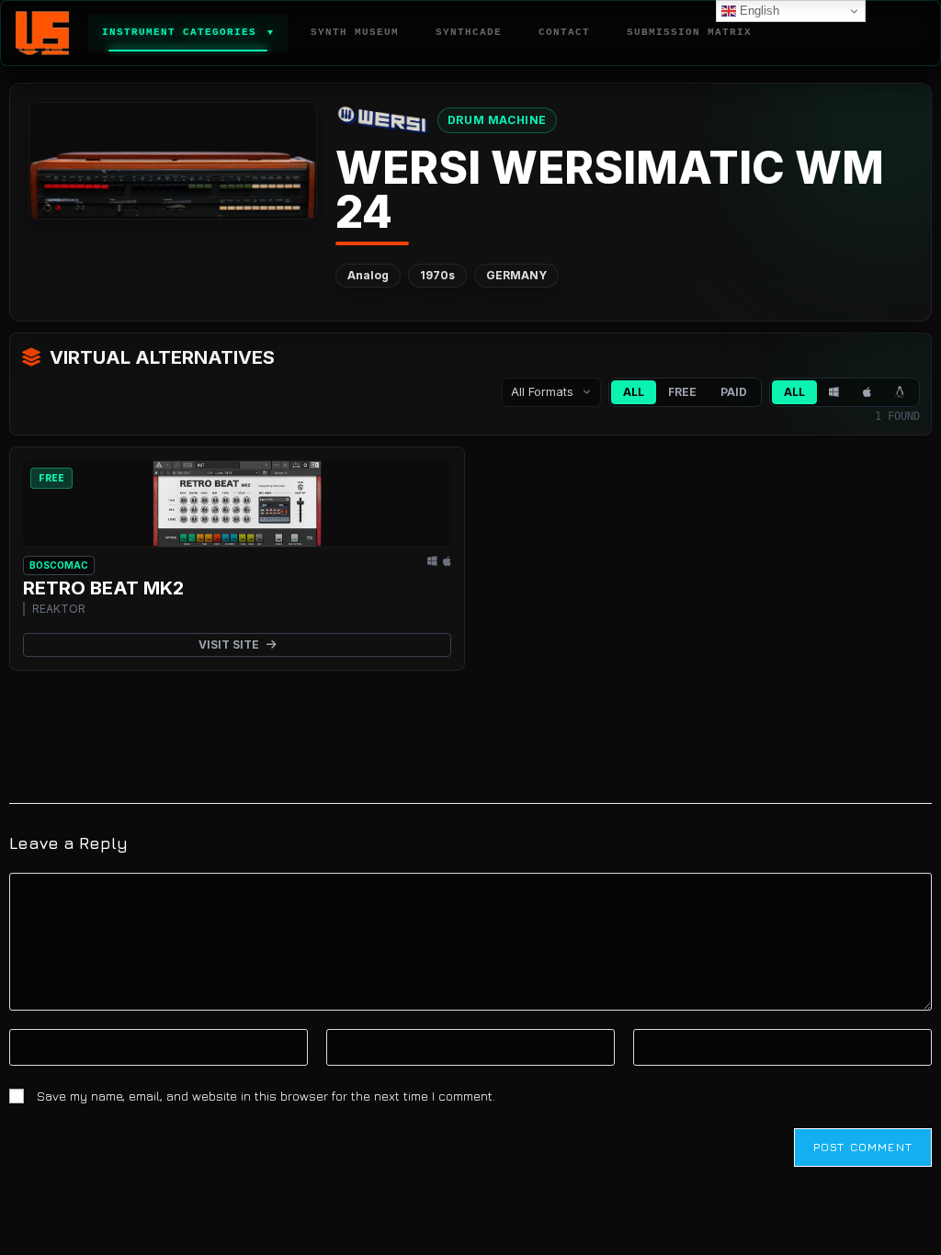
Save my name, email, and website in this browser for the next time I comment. (266, 1095)
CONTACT (564, 32)
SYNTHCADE (469, 32)
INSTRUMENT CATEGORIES (188, 32)
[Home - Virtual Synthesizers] (42, 33)
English (757, 10)
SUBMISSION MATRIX (689, 32)
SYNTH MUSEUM (355, 32)
